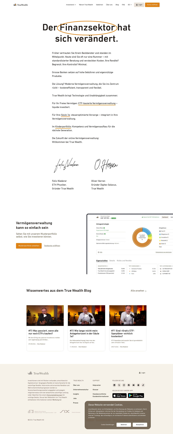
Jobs (75, 398)
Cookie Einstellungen (107, 424)
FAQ (123, 5)
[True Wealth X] (119, 385)
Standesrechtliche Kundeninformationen (101, 395)
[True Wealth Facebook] (129, 385)
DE (129, 5)
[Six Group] (70, 411)
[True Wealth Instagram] (124, 385)
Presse (75, 403)
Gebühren (99, 5)
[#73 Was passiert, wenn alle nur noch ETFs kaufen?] (45, 326)
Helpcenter (97, 385)
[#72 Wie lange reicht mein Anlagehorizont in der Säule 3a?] (86, 327)
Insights (76, 394)
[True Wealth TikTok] (143, 385)
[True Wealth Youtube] (134, 385)
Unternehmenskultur (81, 390)
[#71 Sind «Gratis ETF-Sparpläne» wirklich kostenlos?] (127, 327)
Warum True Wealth (86, 5)
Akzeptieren (140, 424)
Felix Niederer (41, 344)
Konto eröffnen (152, 5)
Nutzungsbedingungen (54, 395)
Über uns (109, 5)
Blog (117, 5)
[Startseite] (20, 5)
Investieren (70, 5)
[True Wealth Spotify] (138, 385)
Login (140, 5)
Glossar (95, 390)
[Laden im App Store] (119, 395)
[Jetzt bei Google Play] (136, 395)
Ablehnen (124, 424)
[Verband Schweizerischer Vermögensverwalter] (42, 411)
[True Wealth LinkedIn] (114, 385)
